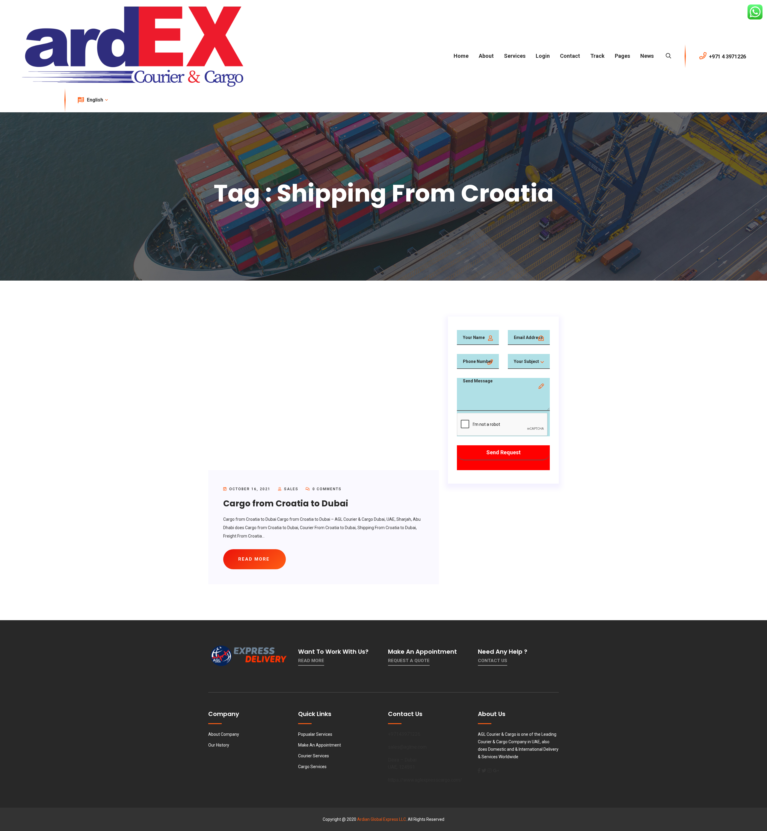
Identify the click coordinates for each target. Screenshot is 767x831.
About (486, 56)
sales (291, 489)
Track (597, 56)
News (647, 56)
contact (570, 56)
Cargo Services (312, 766)
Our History (218, 745)
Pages (622, 56)
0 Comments (326, 489)
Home (461, 56)
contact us (492, 660)
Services (515, 56)
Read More (311, 660)
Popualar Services (315, 734)
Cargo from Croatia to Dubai (285, 503)
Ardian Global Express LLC (381, 819)
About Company (223, 734)
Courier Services (313, 755)
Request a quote (409, 660)
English (95, 100)
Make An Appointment (319, 745)
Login (543, 56)
